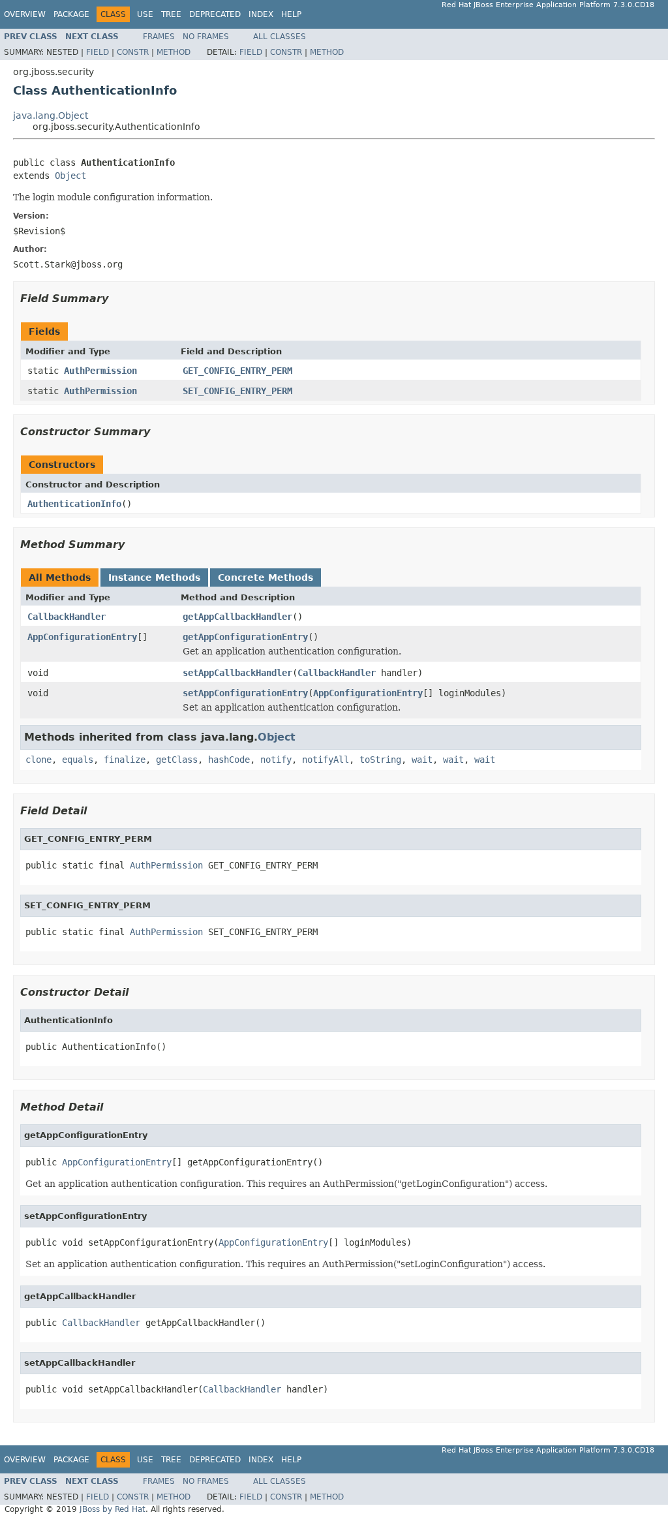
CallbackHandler (66, 616)
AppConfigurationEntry (82, 637)
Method (173, 52)
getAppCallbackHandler (237, 616)
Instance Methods (154, 577)
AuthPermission (100, 370)
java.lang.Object (50, 115)
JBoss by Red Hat (112, 1509)
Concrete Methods (265, 577)
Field (97, 52)
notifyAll (325, 759)
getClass (177, 759)
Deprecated (215, 14)
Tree (171, 14)
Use (145, 14)
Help (291, 14)
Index (261, 14)
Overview (25, 14)
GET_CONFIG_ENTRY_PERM (237, 370)
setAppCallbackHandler (237, 673)
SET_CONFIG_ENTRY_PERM (237, 391)
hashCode (229, 759)
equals (77, 759)
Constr (133, 52)
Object (70, 175)
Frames (159, 36)
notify (276, 759)
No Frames (206, 36)
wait (422, 759)
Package (71, 14)
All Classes (279, 36)
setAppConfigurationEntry (245, 693)
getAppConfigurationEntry (245, 637)
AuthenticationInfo (74, 504)
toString (380, 759)
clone (38, 759)
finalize (124, 759)
